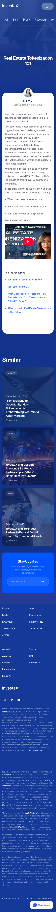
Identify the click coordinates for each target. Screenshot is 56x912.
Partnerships (8, 669)
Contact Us (34, 662)
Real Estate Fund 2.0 (18, 286)
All (6, 19)
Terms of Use (36, 628)
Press (26, 19)
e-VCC (5, 635)
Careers (6, 662)
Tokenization (9, 628)
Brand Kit (6, 676)
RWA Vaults (8, 622)
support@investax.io (35, 750)
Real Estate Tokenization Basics (24, 279)
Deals (5, 615)
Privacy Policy (36, 622)
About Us (6, 656)
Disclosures (35, 615)
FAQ (31, 656)
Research (40, 19)
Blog (15, 19)
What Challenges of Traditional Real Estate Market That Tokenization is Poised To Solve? (26, 297)
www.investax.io (10, 711)
